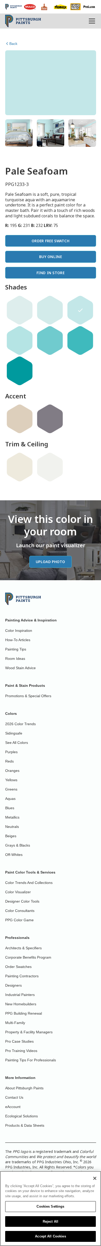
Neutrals (12, 827)
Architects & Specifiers (23, 948)
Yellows (11, 780)
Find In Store (50, 272)
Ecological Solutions (21, 1116)
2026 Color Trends (20, 724)
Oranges (12, 771)
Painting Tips (15, 649)
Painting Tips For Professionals (30, 1060)
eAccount (12, 1107)
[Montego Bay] (80, 340)
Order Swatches (18, 967)
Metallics (12, 817)
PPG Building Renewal (23, 1013)
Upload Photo (50, 561)
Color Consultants (19, 911)
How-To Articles (17, 640)
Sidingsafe (13, 733)
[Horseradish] (19, 467)
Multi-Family (15, 1023)
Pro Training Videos (21, 1051)
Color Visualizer (18, 892)
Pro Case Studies (19, 1041)
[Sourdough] (19, 418)
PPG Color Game (19, 920)
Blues (9, 808)
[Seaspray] (49, 310)
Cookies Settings (50, 1206)
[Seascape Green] (19, 340)
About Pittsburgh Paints (24, 1088)
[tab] (19, 133)
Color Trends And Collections (29, 883)
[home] (23, 21)
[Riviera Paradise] (19, 370)
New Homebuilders (20, 1004)
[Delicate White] (49, 467)
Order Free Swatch (50, 240)
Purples (11, 752)
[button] (91, 21)
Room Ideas (15, 658)
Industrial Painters (20, 995)
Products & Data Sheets (24, 1125)
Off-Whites (14, 855)
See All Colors (16, 742)
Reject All (50, 1221)
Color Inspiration (18, 630)
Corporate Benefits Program (28, 957)
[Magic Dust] (49, 418)
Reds (9, 761)
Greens (11, 789)
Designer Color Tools (22, 901)
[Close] (94, 1178)
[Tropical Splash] (49, 340)
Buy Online (50, 256)
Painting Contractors (22, 976)
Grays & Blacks (17, 845)
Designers (13, 985)
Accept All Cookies (50, 1236)
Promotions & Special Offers (28, 696)
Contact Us (14, 1097)
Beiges (10, 836)
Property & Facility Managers (29, 1032)
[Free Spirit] (19, 310)
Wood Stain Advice (20, 668)
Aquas (10, 799)
